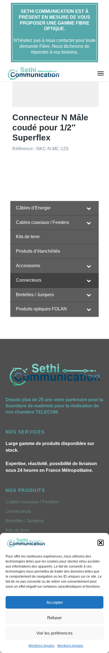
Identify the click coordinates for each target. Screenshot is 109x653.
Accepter (54, 602)
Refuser (54, 617)
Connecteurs (18, 511)
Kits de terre (17, 530)
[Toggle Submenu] (89, 208)
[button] (100, 543)
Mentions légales (41, 646)
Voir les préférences (54, 633)
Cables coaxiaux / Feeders (32, 501)
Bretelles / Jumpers (25, 520)
